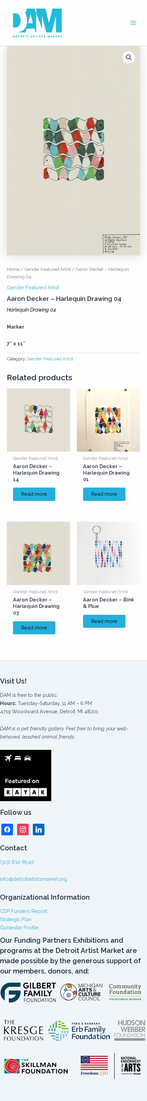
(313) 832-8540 (17, 862)
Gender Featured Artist (47, 269)
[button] (129, 57)
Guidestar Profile (19, 927)
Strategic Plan (15, 919)
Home (13, 269)
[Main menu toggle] (133, 23)
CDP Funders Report (23, 911)
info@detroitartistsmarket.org (33, 879)
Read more (34, 494)
